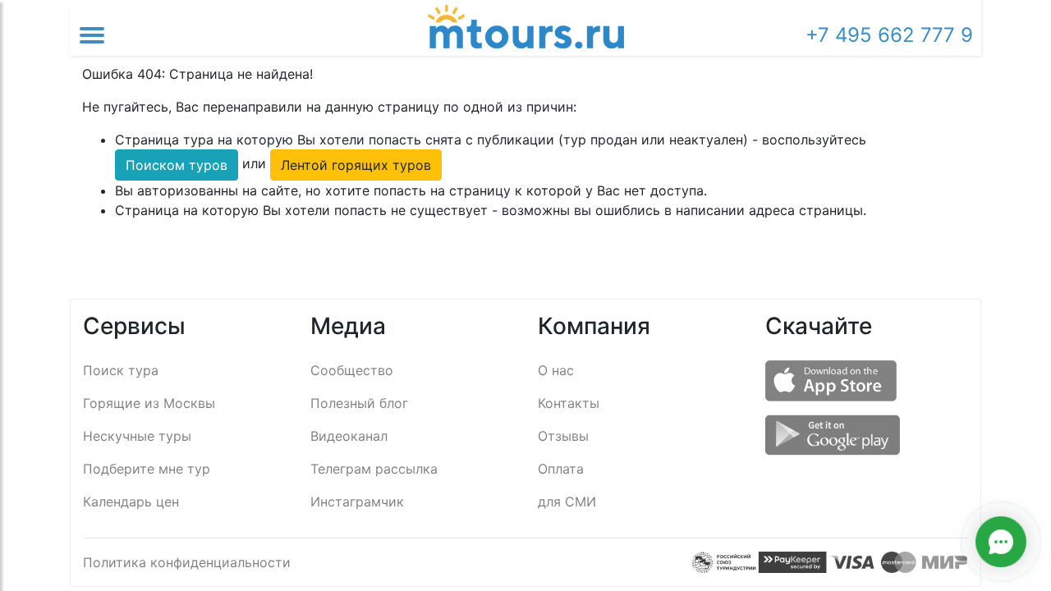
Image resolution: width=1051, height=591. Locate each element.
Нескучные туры (137, 436)
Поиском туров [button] (176, 165)
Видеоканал (349, 436)
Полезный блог (359, 403)
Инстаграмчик (357, 501)
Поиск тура (120, 370)
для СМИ (567, 501)
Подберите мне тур (146, 468)
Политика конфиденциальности (187, 562)
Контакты (568, 403)
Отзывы (563, 436)
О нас (556, 370)
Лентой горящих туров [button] (356, 165)
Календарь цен (131, 501)
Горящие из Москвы (149, 403)
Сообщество (351, 370)
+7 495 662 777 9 (889, 35)
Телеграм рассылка (374, 468)
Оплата (561, 468)
